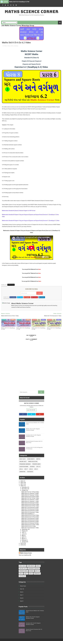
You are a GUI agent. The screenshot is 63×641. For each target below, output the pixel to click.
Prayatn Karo (36, 464)
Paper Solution (32, 461)
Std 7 (26, 469)
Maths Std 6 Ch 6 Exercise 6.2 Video (30, 510)
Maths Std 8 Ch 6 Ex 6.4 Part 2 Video (30, 504)
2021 (22, 484)
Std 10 (38, 466)
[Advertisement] (31, 377)
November (24, 488)
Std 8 (12, 45)
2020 (22, 485)
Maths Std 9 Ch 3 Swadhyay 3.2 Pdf (54, 328)
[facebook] (3, 5)
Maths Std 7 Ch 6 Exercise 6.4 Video (30, 509)
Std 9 (36, 469)
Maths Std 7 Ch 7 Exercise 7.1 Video (30, 499)
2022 (22, 482)
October (24, 490)
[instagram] (11, 5)
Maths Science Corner (31, 11)
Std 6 (21, 469)
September (25, 529)
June (23, 534)
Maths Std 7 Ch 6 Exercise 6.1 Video (30, 527)
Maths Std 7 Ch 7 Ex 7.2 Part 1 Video (30, 498)
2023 (22, 481)
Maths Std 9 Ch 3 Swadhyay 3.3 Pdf (38, 328)
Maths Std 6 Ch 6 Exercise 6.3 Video (30, 502)
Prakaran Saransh (25, 464)
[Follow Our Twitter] (31, 414)
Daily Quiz (23, 459)
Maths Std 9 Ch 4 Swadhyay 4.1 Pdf (23, 328)
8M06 (5, 45)
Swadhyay (16, 45)
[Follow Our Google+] (40, 414)
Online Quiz (23, 461)
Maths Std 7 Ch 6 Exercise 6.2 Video (30, 520)
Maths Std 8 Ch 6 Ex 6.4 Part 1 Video (30, 506)
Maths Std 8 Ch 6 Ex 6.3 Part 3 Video (30, 515)
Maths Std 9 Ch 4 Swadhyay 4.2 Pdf (19, 1)
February (24, 540)
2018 (22, 544)
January (24, 541)
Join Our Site (32, 410)
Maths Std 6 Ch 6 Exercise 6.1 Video (30, 512)
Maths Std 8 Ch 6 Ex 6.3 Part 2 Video (30, 516)
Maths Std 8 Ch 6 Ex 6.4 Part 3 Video (30, 496)
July (23, 532)
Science (32, 466)
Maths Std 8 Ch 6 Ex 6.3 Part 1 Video (30, 524)
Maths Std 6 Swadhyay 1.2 (28, 513)
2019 (22, 543)
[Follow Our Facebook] (23, 414)
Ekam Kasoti (31, 459)
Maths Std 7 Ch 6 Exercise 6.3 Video (30, 518)
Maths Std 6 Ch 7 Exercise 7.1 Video (30, 501)
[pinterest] (16, 5)
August (24, 530)
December (24, 487)
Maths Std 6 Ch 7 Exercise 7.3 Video (30, 493)
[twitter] (5, 5)
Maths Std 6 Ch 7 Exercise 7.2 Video (30, 495)
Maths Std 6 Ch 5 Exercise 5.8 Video (30, 523)
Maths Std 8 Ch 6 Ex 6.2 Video (29, 526)
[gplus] (8, 5)
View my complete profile (25, 555)
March (23, 538)
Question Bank (24, 466)
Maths (8, 45)
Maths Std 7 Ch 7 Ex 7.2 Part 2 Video (30, 492)
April (23, 537)
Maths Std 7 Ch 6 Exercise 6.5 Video (30, 507)
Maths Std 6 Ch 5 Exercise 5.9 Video (30, 521)
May (23, 535)
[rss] (13, 5)
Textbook (30, 471)
